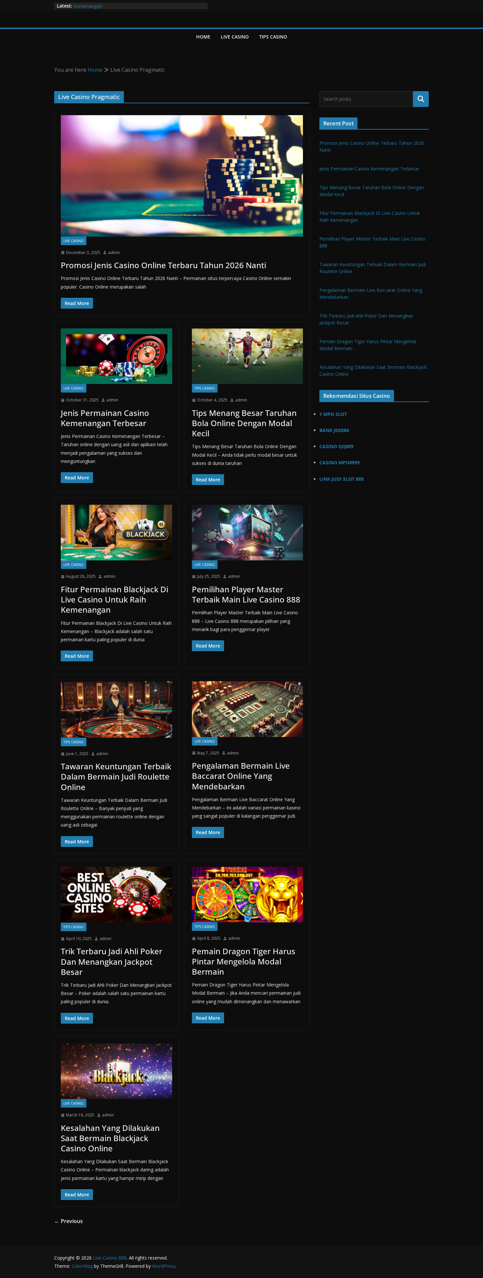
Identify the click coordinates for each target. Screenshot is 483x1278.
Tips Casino (273, 37)
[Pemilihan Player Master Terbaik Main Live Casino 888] (247, 532)
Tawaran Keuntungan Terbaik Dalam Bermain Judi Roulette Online (116, 776)
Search (421, 99)
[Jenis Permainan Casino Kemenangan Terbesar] (116, 356)
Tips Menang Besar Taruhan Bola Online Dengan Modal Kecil (244, 423)
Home (203, 37)
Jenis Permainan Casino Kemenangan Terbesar (105, 417)
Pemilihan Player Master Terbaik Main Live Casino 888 (246, 594)
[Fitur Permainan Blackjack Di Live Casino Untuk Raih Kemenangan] (116, 532)
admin (114, 252)
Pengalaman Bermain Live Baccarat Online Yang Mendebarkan (241, 775)
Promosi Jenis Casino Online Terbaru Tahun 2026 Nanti (163, 265)
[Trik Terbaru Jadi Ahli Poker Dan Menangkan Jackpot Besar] (116, 895)
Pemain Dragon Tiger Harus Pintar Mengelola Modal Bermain (243, 961)
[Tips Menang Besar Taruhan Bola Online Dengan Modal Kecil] (247, 356)
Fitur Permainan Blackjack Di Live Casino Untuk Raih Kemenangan (114, 599)
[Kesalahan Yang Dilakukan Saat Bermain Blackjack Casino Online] (116, 1071)
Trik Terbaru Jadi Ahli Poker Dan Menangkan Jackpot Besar (111, 961)
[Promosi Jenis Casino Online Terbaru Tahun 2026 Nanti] (182, 176)
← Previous (68, 1221)
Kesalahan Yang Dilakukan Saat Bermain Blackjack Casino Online (110, 1138)
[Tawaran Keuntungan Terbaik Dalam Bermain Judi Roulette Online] (116, 709)
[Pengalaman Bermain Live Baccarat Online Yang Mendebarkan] (247, 709)
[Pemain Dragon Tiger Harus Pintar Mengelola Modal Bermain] (247, 894)
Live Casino (235, 37)
